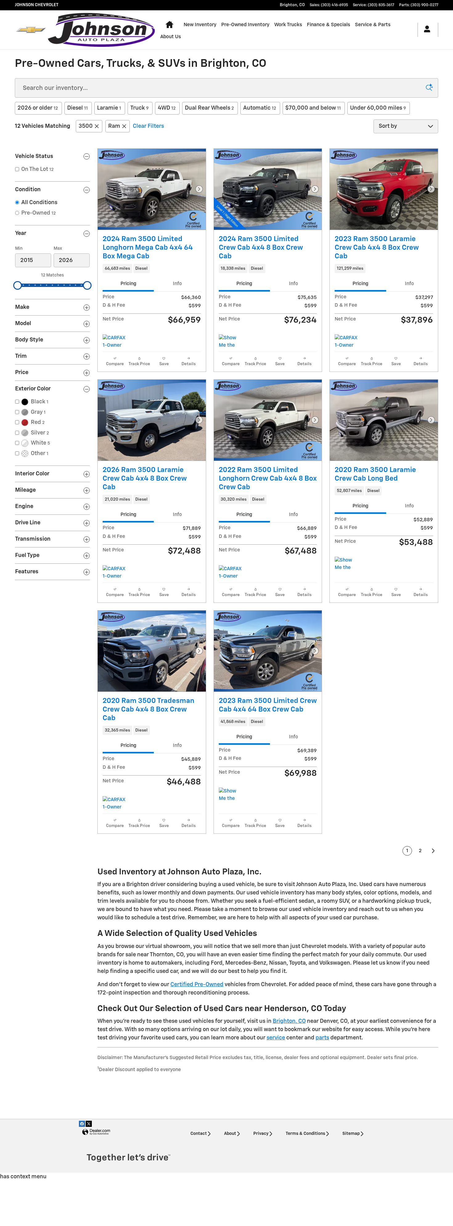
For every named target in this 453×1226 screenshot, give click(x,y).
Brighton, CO (289, 1021)
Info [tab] (177, 283)
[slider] (17, 285)
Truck (139, 108)
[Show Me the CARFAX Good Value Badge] (230, 341)
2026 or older (38, 108)
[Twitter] (89, 1124)
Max (58, 248)
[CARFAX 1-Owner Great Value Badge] (346, 341)
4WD (167, 108)
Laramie (109, 108)
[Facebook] (82, 1124)
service (276, 1038)
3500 (86, 126)
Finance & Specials (328, 24)
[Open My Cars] (425, 30)
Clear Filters (148, 126)
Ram (114, 126)
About (230, 1133)
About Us (170, 36)
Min (18, 248)
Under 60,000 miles (378, 108)
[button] (152, 268)
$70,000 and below (313, 108)
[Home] (31, 30)
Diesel (77, 108)
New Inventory (200, 24)
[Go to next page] (434, 851)
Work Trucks (288, 24)
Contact (198, 1133)
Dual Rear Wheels (209, 108)
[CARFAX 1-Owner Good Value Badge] (114, 341)
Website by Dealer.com (96, 1132)
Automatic (259, 108)
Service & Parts (372, 24)
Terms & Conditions (305, 1133)
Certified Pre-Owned (196, 984)
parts (322, 1038)
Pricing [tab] (128, 283)
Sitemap (351, 1133)
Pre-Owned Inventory (245, 24)
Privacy (260, 1133)
